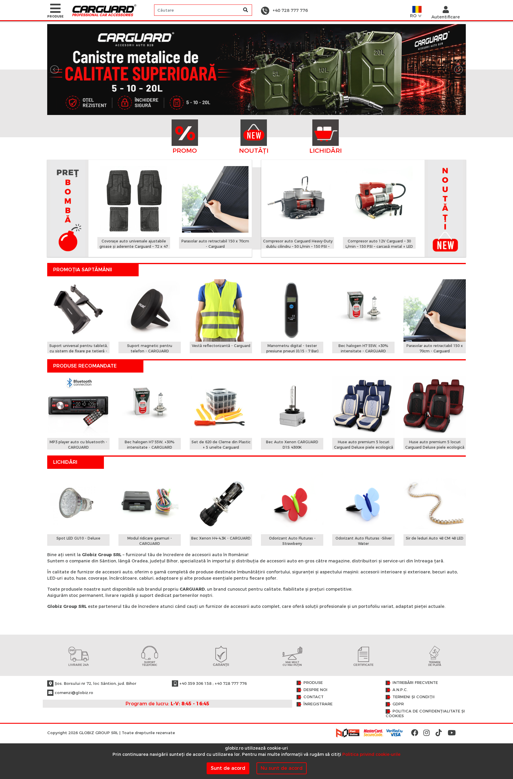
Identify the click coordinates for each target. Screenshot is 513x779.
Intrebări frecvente (415, 682)
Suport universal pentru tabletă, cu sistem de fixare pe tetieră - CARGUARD (78, 351)
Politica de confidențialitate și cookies (425, 713)
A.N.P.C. (400, 689)
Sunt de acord (228, 768)
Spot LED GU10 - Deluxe (78, 538)
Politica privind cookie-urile (371, 754)
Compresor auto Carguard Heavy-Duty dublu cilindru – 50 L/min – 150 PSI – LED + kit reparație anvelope (297, 246)
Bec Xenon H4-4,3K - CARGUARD (221, 538)
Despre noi (315, 689)
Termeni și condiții (413, 697)
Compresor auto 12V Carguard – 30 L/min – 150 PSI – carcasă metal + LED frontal (379, 246)
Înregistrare (317, 704)
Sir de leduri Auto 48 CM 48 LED (434, 538)
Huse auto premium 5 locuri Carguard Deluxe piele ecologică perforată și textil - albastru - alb (363, 447)
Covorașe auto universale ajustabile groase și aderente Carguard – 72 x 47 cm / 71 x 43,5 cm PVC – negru (133, 246)
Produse (313, 682)
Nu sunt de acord (282, 768)
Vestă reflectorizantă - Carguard (221, 345)
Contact (313, 697)
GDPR (398, 704)
